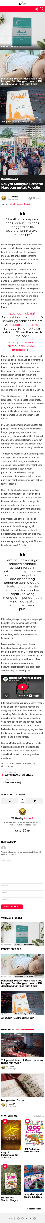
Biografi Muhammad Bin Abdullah (9, 1155)
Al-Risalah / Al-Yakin (24, 944)
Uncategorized (25, 1029)
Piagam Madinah (11, 948)
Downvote (34, 801)
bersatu (7, 763)
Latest (22, 4)
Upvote (9, 801)
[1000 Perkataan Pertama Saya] (34, 1133)
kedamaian (19, 763)
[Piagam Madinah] (22, 31)
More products (34, 1209)
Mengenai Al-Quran (12, 1100)
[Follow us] (36, 9)
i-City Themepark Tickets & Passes (33, 1195)
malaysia (30, 763)
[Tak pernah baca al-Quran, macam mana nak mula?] (22, 1045)
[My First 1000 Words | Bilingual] (11, 1180)
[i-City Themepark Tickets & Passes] (34, 1178)
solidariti (8, 766)
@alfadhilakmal (22, 313)
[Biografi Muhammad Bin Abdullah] (11, 1135)
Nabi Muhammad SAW (19, 204)
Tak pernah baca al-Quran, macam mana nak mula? (22, 1061)
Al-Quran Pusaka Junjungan (17, 1018)
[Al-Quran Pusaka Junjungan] (22, 106)
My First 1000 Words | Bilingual (9, 1199)
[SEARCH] (42, 9)
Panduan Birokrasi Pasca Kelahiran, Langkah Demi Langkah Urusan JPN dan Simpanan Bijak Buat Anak (21, 983)
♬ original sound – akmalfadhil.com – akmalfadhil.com (22, 346)
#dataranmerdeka (23, 325)
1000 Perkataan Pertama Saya (32, 1150)
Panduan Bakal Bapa (24, 976)
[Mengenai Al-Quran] (22, 1085)
